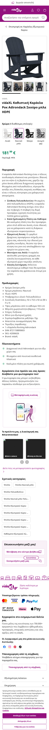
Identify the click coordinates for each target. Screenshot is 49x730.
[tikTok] (20, 647)
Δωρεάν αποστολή (25, 2)
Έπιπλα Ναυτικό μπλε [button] (24, 485)
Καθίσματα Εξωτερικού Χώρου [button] (16, 534)
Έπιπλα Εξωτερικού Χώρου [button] (15, 506)
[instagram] (9, 647)
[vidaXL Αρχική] (16, 10)
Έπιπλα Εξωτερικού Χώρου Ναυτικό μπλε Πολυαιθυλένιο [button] (17, 527)
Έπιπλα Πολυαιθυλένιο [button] (13, 492)
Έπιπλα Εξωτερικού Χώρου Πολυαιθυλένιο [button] (17, 520)
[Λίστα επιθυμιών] (38, 10)
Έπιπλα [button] (7, 485)
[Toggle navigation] (5, 10)
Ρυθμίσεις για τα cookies (24, 727)
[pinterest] (15, 647)
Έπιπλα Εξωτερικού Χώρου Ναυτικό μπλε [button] (17, 513)
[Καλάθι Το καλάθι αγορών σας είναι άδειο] (45, 10)
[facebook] (4, 647)
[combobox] (24, 17)
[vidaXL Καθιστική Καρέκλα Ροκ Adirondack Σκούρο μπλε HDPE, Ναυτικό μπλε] (24, 58)
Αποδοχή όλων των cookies (24, 715)
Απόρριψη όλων (24, 721)
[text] (8, 153)
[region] (24, 708)
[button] (8, 136)
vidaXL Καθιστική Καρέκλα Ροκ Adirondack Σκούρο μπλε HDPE (24, 107)
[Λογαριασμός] (32, 10)
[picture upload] (24, 412)
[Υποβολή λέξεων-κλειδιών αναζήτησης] (43, 17)
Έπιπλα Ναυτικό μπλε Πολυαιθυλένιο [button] (17, 499)
